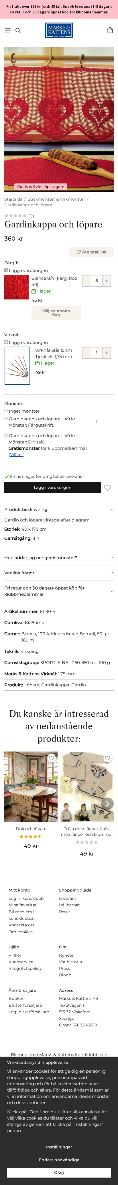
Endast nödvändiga (59, 1160)
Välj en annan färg (56, 313)
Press (64, 968)
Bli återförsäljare (25, 1005)
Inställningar (59, 1147)
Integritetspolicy (25, 968)
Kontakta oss (22, 925)
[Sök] (18, 30)
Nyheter (67, 955)
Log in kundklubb (26, 898)
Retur (64, 912)
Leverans (67, 898)
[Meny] (8, 30)
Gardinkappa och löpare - (42, 422)
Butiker (16, 998)
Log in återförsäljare (29, 1012)
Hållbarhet (69, 905)
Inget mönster (24, 411)
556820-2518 (84, 1025)
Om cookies (21, 932)
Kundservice (21, 962)
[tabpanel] (59, 533)
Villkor (16, 454)
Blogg (65, 975)
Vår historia (70, 962)
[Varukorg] (110, 30)
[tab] (59, 509)
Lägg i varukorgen (28, 270)
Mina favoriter (23, 905)
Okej (59, 1172)
